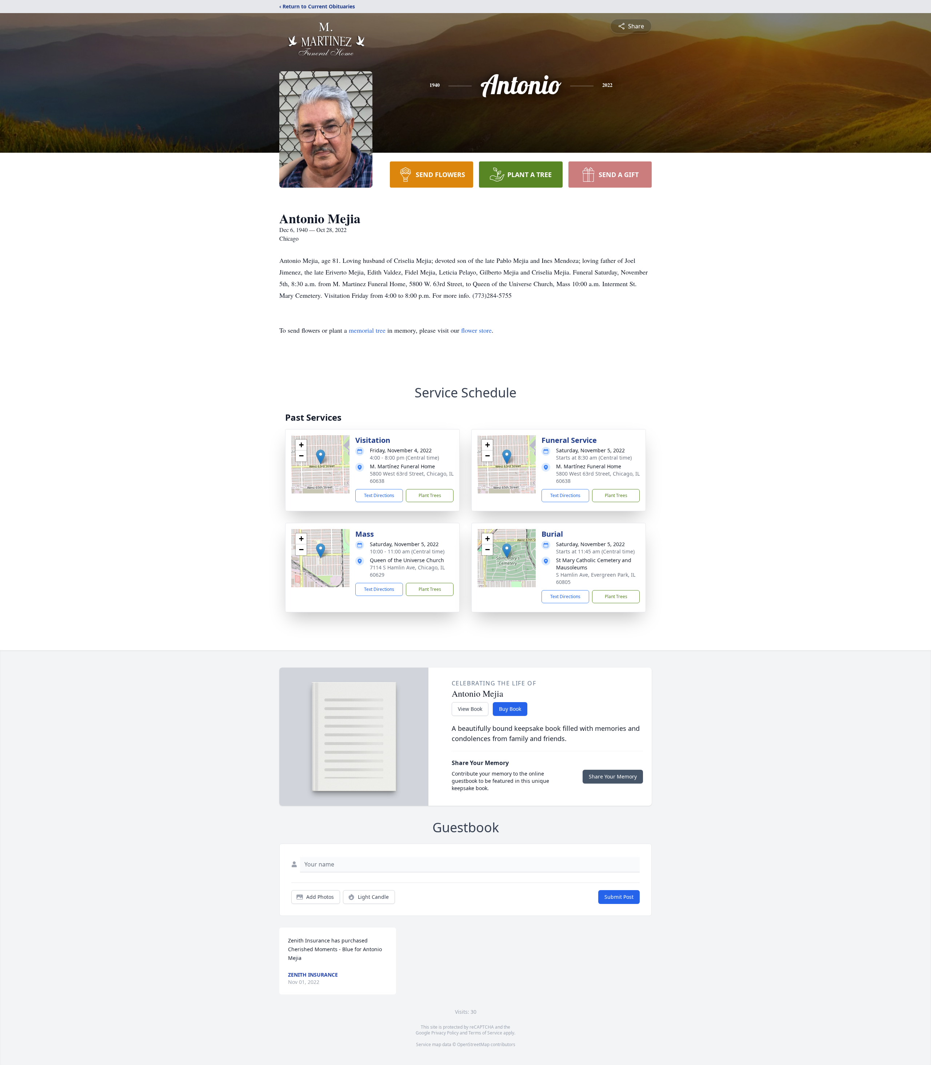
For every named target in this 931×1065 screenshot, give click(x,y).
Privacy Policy (445, 1033)
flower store (476, 330)
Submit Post (619, 896)
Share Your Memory (613, 776)
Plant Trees (430, 495)
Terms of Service (485, 1033)
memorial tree (367, 330)
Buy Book (510, 708)
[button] (320, 456)
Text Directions (379, 495)
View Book (470, 708)
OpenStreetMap (473, 1044)
